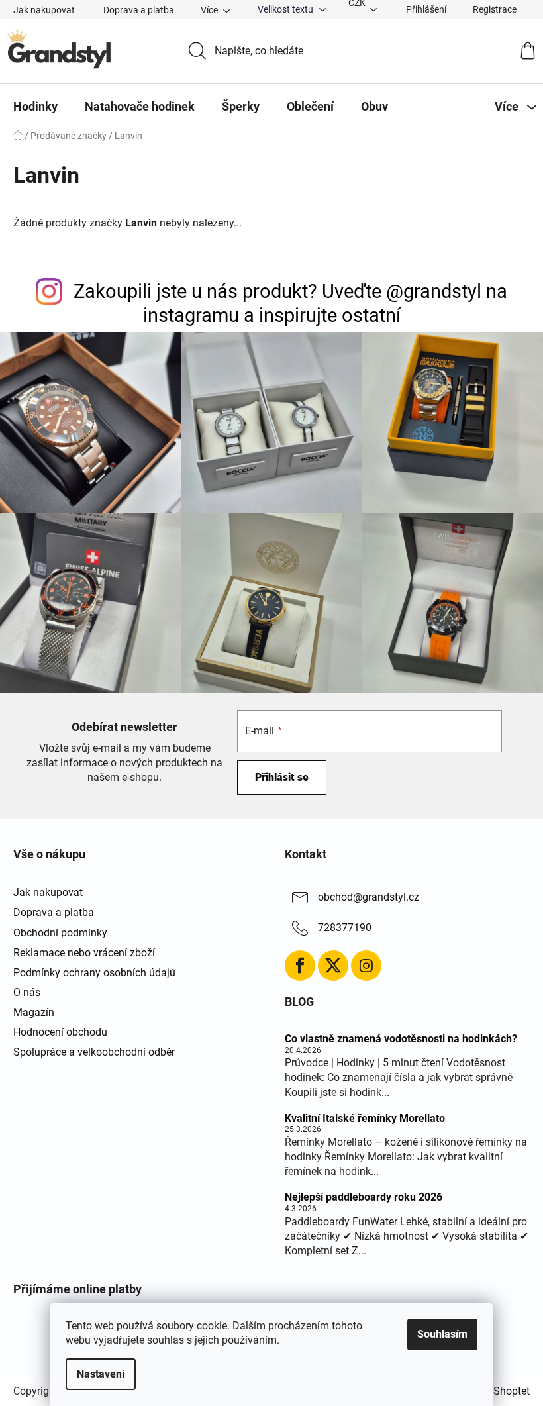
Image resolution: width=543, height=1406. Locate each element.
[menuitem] (35, 106)
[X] (333, 965)
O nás (26, 992)
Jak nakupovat (44, 10)
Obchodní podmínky (60, 933)
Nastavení (100, 1374)
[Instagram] (366, 965)
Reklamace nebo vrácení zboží (84, 952)
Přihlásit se (282, 777)
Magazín (33, 1012)
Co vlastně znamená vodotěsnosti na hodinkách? (401, 1039)
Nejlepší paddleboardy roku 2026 (363, 1197)
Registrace (495, 9)
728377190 (344, 928)
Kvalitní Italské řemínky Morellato (365, 1119)
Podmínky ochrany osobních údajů (94, 972)
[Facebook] (300, 965)
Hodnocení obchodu (60, 1032)
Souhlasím (442, 1334)
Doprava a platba (138, 10)
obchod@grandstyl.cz (368, 897)
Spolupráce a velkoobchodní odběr (94, 1052)
